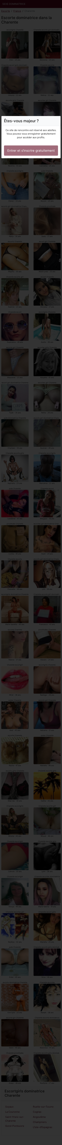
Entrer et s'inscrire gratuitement (31, 150)
